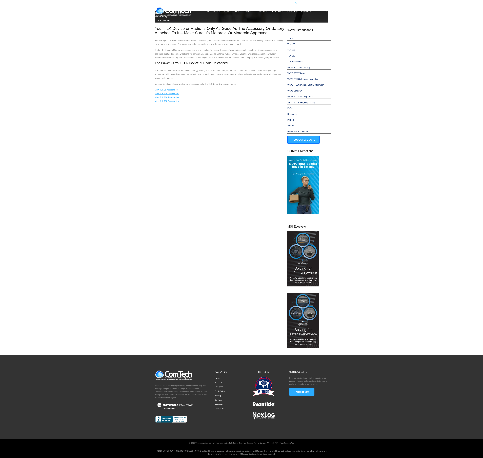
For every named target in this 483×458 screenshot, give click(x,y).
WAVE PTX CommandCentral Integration (305, 85)
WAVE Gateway (294, 91)
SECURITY (247, 12)
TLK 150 (291, 56)
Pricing (290, 120)
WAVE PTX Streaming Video (300, 97)
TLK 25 (290, 38)
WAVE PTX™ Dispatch (297, 73)
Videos (290, 126)
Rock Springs (185, 3)
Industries (276, 12)
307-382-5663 (316, 3)
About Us (291, 12)
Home (217, 378)
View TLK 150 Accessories (167, 101)
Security (218, 396)
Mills (176, 3)
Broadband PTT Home (297, 131)
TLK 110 (291, 50)
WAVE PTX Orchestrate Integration (302, 79)
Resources (292, 114)
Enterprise (212, 12)
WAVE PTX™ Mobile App (298, 67)
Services (261, 12)
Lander (170, 3)
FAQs (289, 108)
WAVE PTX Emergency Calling (301, 102)
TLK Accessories (295, 62)
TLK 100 (291, 44)
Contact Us (307, 12)
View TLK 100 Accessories (167, 94)
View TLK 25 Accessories (166, 90)
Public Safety (230, 12)
